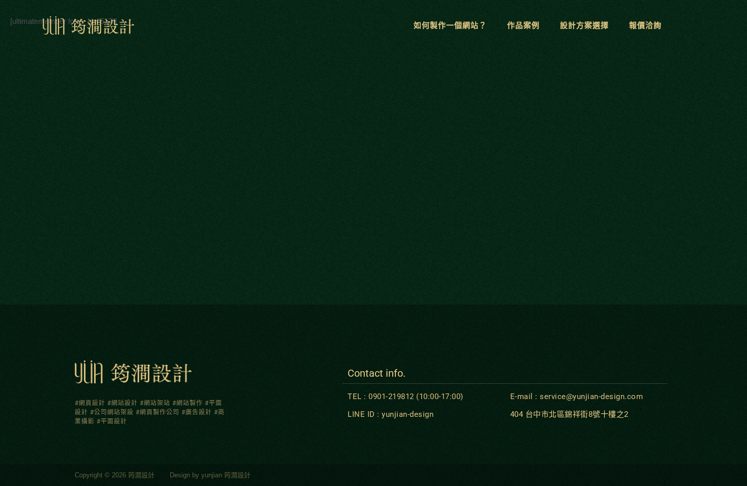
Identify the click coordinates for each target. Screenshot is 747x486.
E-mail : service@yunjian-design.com (576, 396)
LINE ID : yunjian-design (390, 414)
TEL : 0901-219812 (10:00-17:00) (405, 396)
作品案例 (523, 25)
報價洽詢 (645, 25)
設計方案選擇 (584, 25)
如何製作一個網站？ (450, 25)
